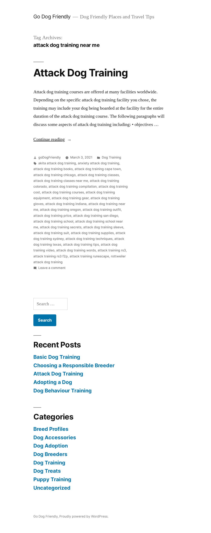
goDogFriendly (49, 157)
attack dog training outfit (102, 210)
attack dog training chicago (54, 175)
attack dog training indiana (66, 204)
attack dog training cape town (98, 169)
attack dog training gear (70, 198)
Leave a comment (52, 268)
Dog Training (111, 157)
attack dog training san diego (95, 216)
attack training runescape (89, 256)
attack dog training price (52, 216)
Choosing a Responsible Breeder (74, 365)
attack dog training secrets (60, 227)
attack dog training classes (98, 175)
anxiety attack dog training (98, 163)
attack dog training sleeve (103, 227)
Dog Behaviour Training (62, 390)
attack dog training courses (63, 192)
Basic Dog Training (56, 357)
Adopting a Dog (52, 382)
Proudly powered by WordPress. (83, 516)
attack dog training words (76, 250)
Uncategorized (51, 488)
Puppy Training (52, 479)
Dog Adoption (50, 446)
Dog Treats (47, 471)
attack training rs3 (112, 250)
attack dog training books (53, 169)
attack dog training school (53, 221)
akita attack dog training (57, 163)
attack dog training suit (51, 233)
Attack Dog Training (80, 72)
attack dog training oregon (60, 210)
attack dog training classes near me (60, 181)
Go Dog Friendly (52, 16)
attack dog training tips (81, 244)
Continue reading (52, 139)
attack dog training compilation (73, 186)
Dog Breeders (50, 454)
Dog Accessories (54, 437)
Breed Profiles (50, 429)
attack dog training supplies (92, 233)
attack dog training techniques (89, 239)
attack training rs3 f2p (50, 256)
